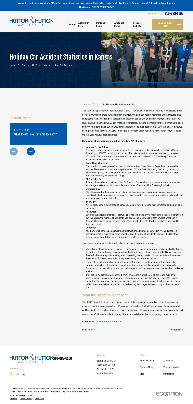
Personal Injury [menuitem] (101, 24)
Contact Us (168, 374)
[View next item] (31, 151)
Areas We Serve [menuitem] (119, 24)
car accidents (115, 118)
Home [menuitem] (72, 24)
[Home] (31, 21)
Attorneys (168, 360)
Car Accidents (102, 321)
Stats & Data (116, 321)
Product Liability (171, 367)
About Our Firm (147, 360)
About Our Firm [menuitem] (83, 24)
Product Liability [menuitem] (137, 24)
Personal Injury (147, 367)
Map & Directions (104, 373)
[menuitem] (13, 399)
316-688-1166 (174, 13)
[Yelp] (24, 374)
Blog (142, 374)
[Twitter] (17, 374)
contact (85, 314)
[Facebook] (11, 374)
